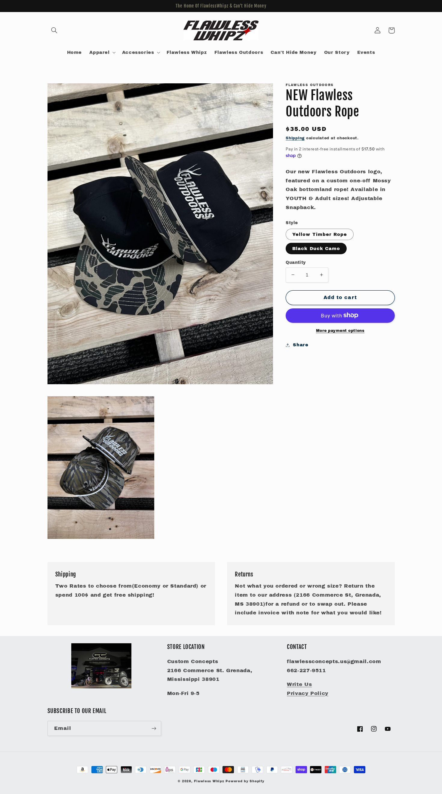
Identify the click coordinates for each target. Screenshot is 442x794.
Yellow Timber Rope (319, 234)
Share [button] (300, 344)
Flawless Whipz (210, 781)
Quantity (295, 262)
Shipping (295, 138)
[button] (54, 30)
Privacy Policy (307, 693)
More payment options (340, 330)
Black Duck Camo (316, 248)
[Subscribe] (154, 728)
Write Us (299, 684)
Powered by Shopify (245, 781)
